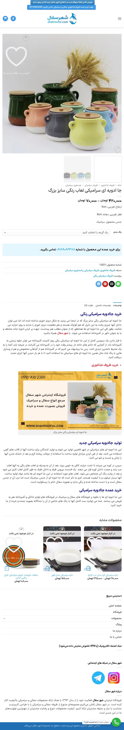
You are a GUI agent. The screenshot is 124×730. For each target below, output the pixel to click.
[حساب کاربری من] (13, 18)
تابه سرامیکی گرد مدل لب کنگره (103, 575)
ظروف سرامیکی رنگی (103, 276)
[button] (120, 19)
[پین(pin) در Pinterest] (105, 284)
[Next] (7, 94)
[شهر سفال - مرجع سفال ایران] (62, 18)
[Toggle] (4, 618)
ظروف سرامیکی (91, 185)
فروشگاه (117, 612)
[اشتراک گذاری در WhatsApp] (118, 284)
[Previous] (115, 94)
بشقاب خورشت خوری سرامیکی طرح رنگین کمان (21, 577)
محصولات (116, 618)
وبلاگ (119, 625)
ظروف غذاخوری (107, 185)
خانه (120, 185)
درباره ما (117, 631)
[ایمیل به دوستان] (112, 284)
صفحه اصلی (115, 606)
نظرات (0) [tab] (88, 305)
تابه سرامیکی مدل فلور (62, 575)
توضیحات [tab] (117, 305)
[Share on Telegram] (99, 284)
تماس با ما (116, 637)
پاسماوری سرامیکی (73, 185)
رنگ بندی (117, 232)
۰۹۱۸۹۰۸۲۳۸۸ (66, 249)
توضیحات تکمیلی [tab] (103, 305)
